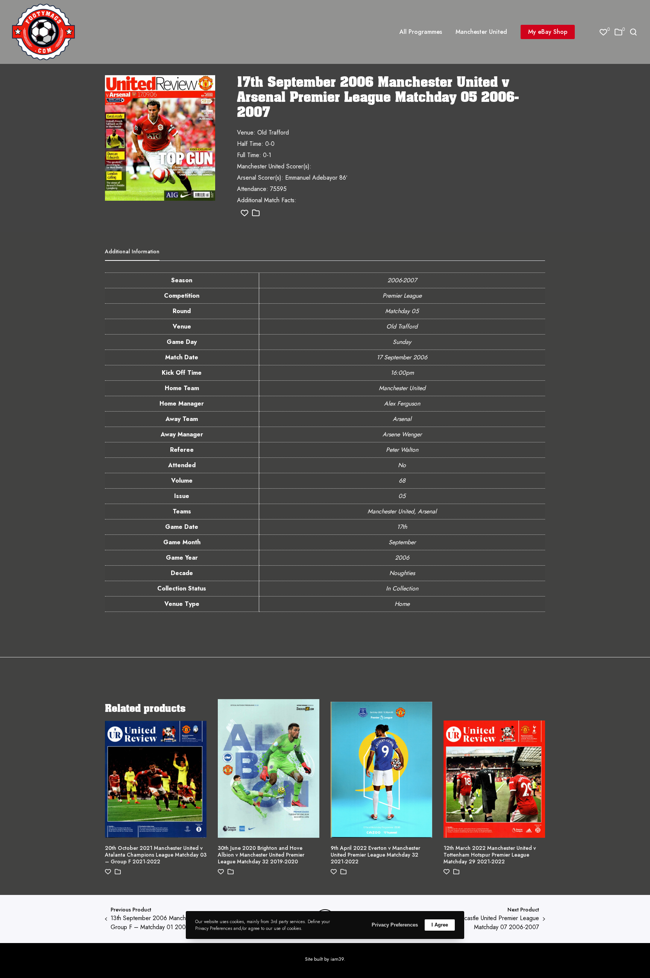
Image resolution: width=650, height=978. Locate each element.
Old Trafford (402, 326)
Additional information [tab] (132, 251)
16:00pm (402, 372)
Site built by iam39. (325, 959)
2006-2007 (402, 280)
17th (402, 526)
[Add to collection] (256, 213)
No (402, 465)
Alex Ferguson (402, 403)
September (402, 542)
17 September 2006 (402, 357)
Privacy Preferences (395, 925)
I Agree (439, 925)
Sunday (402, 342)
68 (402, 480)
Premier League (402, 295)
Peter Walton (402, 449)
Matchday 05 (402, 311)
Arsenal (402, 419)
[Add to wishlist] (244, 213)
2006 (402, 557)
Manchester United (402, 388)
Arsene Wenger (402, 434)
